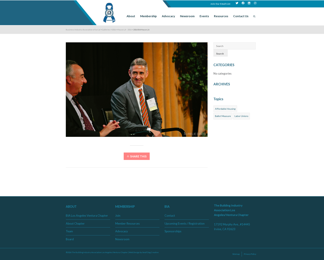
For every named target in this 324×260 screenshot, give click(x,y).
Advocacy (121, 231)
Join (117, 215)
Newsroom (122, 239)
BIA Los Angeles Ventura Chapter (87, 215)
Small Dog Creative (150, 252)
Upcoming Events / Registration (185, 223)
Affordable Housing (225, 108)
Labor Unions (241, 116)
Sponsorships (173, 231)
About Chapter (75, 223)
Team (69, 231)
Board (70, 239)
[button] (220, 3)
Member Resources (127, 223)
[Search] (254, 16)
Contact (170, 215)
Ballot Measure (223, 116)
